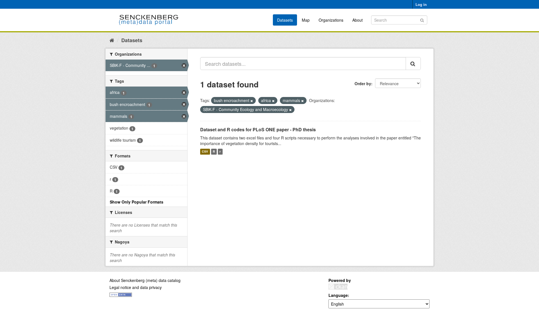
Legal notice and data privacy (135, 287)
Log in (421, 4)
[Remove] (251, 100)
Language (338, 295)
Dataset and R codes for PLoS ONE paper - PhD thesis (258, 129)
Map (306, 20)
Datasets (285, 20)
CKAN (338, 287)
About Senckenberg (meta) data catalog (145, 280)
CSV (205, 152)
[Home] (111, 40)
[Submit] (422, 19)
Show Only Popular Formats (136, 202)
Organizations (331, 20)
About (357, 20)
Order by (363, 83)
